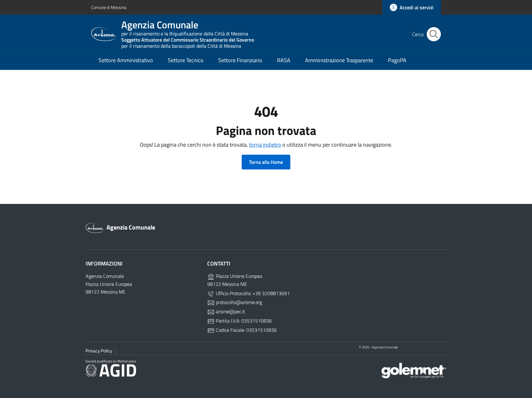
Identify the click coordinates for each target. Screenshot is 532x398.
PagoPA (397, 60)
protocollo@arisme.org (238, 302)
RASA (283, 60)
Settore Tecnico (186, 60)
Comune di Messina (108, 7)
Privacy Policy (99, 350)
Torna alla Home (266, 162)
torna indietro (265, 144)
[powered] (413, 370)
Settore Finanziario (240, 60)
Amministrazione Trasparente (339, 60)
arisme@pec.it (230, 311)
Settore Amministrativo (126, 60)
